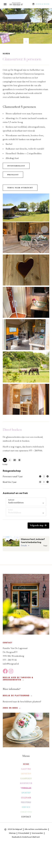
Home (26, 764)
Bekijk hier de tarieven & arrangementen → (18, 678)
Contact (26, 817)
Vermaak (26, 788)
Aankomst (11, 500)
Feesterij (26, 802)
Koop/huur (26, 783)
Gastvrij (26, 769)
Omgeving (26, 812)
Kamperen (26, 778)
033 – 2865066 (35, 451)
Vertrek (10, 510)
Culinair (26, 797)
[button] (5, 4)
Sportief (26, 793)
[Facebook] (5, 671)
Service (26, 807)
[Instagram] (10, 671)
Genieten (26, 774)
